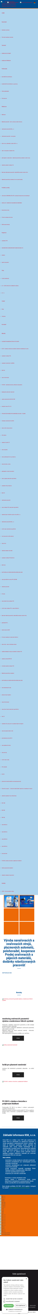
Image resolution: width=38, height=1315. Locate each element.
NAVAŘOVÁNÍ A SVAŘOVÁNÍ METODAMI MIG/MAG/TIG (12, 247)
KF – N (3, 292)
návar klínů (4, 543)
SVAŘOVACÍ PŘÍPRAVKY (6, 60)
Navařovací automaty (5, 30)
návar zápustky (4, 449)
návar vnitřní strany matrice (7, 428)
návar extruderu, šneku (6, 464)
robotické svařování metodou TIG (8, 165)
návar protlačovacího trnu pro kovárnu (9, 456)
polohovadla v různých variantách (8, 471)
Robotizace (4, 106)
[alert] (15, 1295)
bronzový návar (4, 853)
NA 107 (3, 716)
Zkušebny (3, 316)
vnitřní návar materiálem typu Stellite (9, 529)
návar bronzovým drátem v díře (7, 730)
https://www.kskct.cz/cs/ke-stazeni (19, 1188)
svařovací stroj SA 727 (6, 442)
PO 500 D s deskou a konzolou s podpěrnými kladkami (12, 860)
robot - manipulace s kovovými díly (8, 150)
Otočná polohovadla (5, 91)
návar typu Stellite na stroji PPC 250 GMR (9, 579)
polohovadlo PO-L (5, 622)
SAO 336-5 (4, 565)
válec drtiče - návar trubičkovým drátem (9, 644)
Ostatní (3, 301)
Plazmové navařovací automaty (7, 37)
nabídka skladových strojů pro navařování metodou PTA (12, 651)
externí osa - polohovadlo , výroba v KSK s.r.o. (10, 143)
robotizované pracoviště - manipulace (9, 136)
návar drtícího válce (5, 702)
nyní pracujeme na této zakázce (8, 536)
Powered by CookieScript (15, 1311)
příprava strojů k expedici (6, 694)
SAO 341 (3, 492)
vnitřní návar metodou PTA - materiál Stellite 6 (10, 608)
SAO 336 (3, 370)
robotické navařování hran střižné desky (9, 795)
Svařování (4, 45)
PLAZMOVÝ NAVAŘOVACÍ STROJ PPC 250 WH (10, 341)
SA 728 (3, 774)
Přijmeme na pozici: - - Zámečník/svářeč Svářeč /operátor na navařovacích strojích (17, 788)
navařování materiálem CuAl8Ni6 (8, 363)
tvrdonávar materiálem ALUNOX (8, 420)
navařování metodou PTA (6, 355)
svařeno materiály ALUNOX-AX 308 (8, 399)
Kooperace (4, 232)
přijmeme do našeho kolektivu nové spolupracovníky (11, 781)
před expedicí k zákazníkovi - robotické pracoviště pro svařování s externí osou (16, 157)
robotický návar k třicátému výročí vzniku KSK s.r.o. (11, 514)
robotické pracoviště (5, 586)
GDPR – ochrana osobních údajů (8, 891)
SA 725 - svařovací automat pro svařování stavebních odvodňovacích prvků (15, 348)
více (18, 1038)
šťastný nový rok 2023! (6, 629)
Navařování (4, 22)
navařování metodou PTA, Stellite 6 (8, 557)
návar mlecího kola (5, 377)
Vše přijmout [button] (9, 1305)
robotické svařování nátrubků (7, 550)
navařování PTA (5, 240)
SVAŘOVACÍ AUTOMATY (6, 53)
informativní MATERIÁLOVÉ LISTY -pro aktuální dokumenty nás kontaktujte (16, 195)
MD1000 (3, 810)
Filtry (3, 270)
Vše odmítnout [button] (20, 1305)
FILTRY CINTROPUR (5, 278)
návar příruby (4, 752)
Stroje (3, 309)
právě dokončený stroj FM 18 (7, 738)
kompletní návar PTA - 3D (6, 406)
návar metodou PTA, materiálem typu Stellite (10, 507)
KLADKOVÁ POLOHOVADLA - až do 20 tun (10, 84)
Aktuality (3, 333)
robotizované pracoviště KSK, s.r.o (8, 129)
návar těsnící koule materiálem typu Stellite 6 (10, 709)
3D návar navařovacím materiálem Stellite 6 (10, 637)
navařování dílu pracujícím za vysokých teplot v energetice (12, 723)
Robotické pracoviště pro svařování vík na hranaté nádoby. (12, 179)
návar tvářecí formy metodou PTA (8, 601)
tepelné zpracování (5, 262)
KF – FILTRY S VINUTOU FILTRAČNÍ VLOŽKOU (10, 285)
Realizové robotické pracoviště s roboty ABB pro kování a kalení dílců (14, 615)
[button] (15, 1309)
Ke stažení (4, 324)
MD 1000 (3, 803)
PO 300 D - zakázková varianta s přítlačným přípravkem (12, 384)
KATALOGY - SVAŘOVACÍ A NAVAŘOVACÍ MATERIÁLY (12, 202)
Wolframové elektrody (6, 224)
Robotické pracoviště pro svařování (8, 673)
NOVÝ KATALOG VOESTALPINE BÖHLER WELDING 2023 (12, 572)
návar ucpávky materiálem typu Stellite (9, 478)
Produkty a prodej (5, 187)
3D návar (3, 593)
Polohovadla (4, 68)
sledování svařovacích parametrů (8, 875)
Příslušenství (4, 98)
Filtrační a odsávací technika (7, 217)
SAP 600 (3, 817)
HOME (3, 13)
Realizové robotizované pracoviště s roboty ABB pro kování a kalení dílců (15, 172)
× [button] (26, 1278)
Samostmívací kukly (5, 210)
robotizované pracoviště (6, 500)
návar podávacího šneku (6, 745)
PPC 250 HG (4, 435)
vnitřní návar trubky (5, 759)
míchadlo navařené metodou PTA (8, 666)
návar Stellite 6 (4, 824)
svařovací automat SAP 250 (7, 658)
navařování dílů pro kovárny (7, 485)
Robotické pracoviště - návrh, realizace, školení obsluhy (12, 121)
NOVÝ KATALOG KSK (7, 973)
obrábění (3, 255)
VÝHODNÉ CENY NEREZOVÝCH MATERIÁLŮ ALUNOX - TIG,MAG (14, 413)
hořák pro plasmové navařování (7, 867)
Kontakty (3, 883)
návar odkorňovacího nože (6, 687)
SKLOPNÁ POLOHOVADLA (7, 76)
